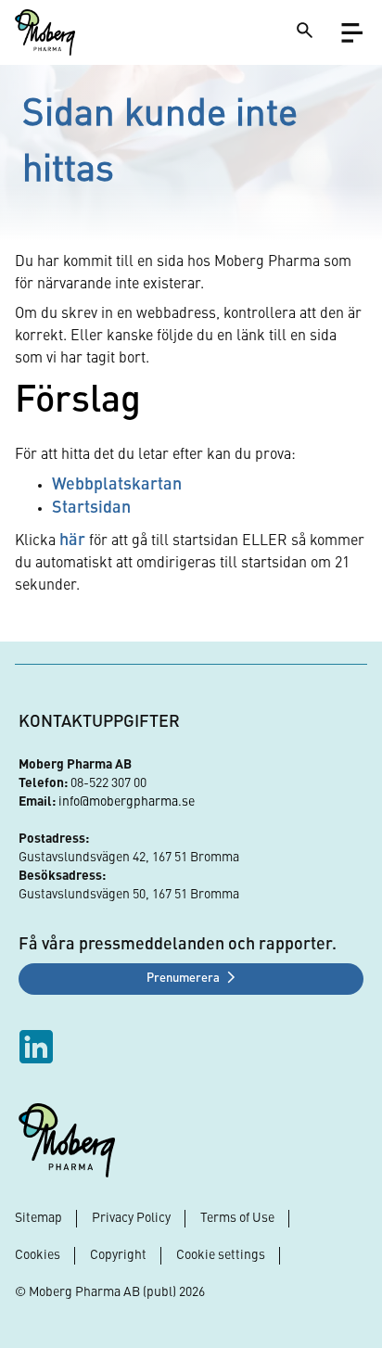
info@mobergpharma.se (126, 801)
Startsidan (91, 508)
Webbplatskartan (117, 485)
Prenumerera (183, 979)
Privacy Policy (131, 1218)
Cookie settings (220, 1255)
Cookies (37, 1255)
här (72, 540)
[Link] (45, 32)
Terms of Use (237, 1218)
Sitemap (38, 1218)
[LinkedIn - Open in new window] (38, 1046)
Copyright (118, 1255)
